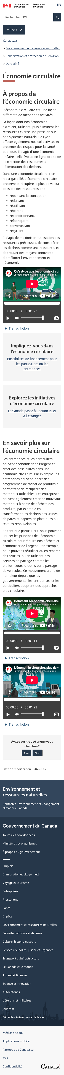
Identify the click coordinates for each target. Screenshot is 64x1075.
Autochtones (11, 992)
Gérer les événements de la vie (23, 1017)
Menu (15, 29)
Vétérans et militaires (17, 1000)
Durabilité (12, 64)
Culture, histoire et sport (19, 942)
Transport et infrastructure (21, 958)
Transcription (19, 328)
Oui (26, 753)
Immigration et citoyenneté (21, 874)
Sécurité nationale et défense (22, 933)
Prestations (10, 900)
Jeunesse (9, 1009)
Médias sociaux (13, 1033)
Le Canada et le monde (18, 967)
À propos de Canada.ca (18, 1050)
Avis (5, 1058)
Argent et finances (15, 975)
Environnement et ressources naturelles (33, 48)
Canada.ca (10, 41)
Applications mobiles (17, 1041)
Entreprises (10, 891)
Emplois (8, 866)
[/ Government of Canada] (24, 5)
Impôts (7, 916)
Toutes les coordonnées (19, 835)
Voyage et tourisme (16, 883)
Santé (6, 908)
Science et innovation (17, 984)
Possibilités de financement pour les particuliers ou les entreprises (32, 364)
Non (37, 753)
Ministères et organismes (20, 843)
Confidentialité (12, 1066)
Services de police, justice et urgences (28, 950)
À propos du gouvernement (21, 852)
